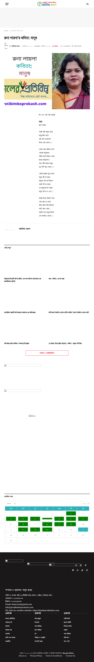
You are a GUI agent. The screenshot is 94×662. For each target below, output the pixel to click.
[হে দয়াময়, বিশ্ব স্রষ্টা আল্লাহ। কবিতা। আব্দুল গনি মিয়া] (69, 328)
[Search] (87, 4)
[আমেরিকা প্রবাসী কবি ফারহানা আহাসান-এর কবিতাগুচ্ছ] (24, 297)
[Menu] (7, 4)
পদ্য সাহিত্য (55, 46)
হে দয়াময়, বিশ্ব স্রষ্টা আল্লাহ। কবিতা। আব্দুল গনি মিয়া (65, 343)
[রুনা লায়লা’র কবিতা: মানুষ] (47, 81)
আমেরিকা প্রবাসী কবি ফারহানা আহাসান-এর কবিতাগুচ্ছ (20, 312)
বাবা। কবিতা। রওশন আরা (56, 279)
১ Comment (66, 46)
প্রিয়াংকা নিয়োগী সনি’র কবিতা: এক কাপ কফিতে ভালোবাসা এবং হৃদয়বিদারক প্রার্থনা (22, 280)
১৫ (71, 524)
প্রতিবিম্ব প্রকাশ (16, 46)
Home (6, 31)
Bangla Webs (68, 653)
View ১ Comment (47, 353)
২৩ (83, 529)
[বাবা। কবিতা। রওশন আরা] (69, 263)
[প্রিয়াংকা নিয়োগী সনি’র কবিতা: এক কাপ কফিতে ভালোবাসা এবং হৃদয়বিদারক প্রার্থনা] (24, 263)
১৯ (35, 529)
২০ (47, 529)
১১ (23, 524)
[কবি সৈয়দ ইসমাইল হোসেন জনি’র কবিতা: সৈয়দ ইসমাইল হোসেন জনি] (69, 297)
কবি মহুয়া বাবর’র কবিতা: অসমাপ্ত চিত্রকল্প (16, 343)
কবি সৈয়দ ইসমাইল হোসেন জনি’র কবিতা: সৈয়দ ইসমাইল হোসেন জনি (69, 312)
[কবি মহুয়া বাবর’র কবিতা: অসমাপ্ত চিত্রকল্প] (24, 328)
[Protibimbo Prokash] (47, 4)
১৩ (47, 524)
